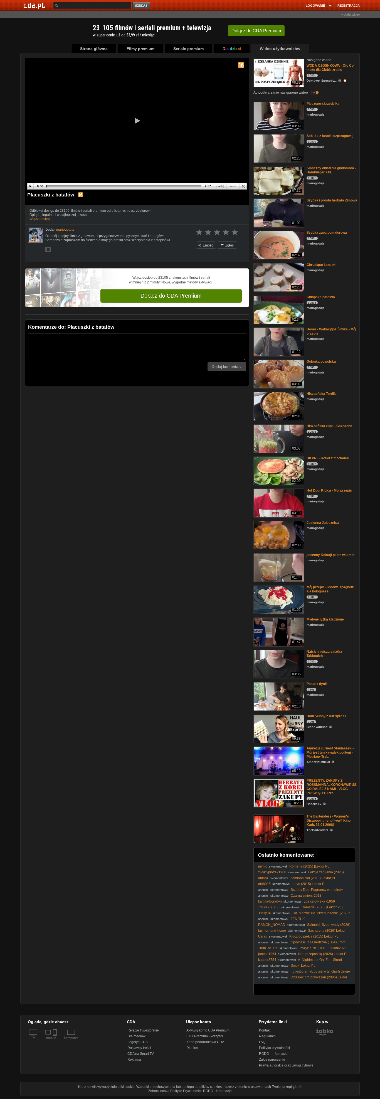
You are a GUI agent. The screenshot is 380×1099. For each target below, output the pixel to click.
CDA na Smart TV (140, 1054)
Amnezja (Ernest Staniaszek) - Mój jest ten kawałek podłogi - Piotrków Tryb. (330, 752)
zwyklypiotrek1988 (272, 872)
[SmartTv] (55, 1041)
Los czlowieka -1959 (319, 901)
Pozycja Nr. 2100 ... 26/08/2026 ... (325, 948)
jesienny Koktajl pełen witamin (330, 555)
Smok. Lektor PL (303, 966)
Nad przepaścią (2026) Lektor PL (323, 954)
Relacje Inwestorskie (143, 1030)
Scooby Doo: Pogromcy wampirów (317, 890)
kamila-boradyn (270, 901)
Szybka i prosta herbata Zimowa (332, 200)
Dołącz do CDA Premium (171, 296)
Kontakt (264, 1030)
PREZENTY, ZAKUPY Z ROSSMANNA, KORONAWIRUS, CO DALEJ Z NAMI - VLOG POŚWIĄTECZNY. (332, 787)
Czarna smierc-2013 (306, 896)
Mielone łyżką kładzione (325, 619)
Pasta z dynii (317, 684)
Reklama (134, 1059)
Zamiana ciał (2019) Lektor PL (313, 878)
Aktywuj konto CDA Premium (208, 1030)
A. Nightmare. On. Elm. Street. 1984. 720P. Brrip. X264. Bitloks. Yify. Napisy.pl (300, 962)
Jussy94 (264, 913)
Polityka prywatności (274, 1048)
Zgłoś (229, 245)
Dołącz (256, 30)
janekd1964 (267, 954)
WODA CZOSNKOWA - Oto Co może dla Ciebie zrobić (330, 68)
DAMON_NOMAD (271, 925)
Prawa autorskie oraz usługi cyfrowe (286, 1065)
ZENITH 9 (298, 919)
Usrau (262, 936)
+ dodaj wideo (350, 14)
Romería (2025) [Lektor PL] (309, 866)
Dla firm (192, 1048)
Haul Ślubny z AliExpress (326, 716)
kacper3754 (267, 960)
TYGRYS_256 (269, 907)
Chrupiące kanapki (321, 265)
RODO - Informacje (217, 1091)
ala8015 (264, 884)
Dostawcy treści (139, 1048)
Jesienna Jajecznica (323, 523)
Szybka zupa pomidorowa (327, 233)
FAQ (262, 1042)
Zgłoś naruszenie (272, 1059)
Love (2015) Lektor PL (309, 884)
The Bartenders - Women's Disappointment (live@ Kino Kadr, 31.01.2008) (329, 820)
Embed (208, 245)
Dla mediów (136, 1036)
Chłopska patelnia (321, 297)
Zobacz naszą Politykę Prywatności (174, 1091)
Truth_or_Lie (268, 948)
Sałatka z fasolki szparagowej (330, 136)
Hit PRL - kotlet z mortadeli (328, 458)
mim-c (262, 866)
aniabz (263, 878)
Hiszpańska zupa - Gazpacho (329, 426)
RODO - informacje (273, 1054)
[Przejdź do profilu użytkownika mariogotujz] (35, 235)
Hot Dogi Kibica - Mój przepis (329, 490)
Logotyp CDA (137, 1042)
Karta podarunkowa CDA (205, 1042)
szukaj (141, 5)
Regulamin (267, 1036)
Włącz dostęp (39, 219)
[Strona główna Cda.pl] (35, 5)
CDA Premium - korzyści (204, 1036)
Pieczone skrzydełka (323, 104)
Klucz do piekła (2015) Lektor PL (314, 936)
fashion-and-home (272, 931)
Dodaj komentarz (227, 366)
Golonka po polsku (321, 361)
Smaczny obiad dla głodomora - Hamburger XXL (331, 170)
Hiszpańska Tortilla (322, 394)
